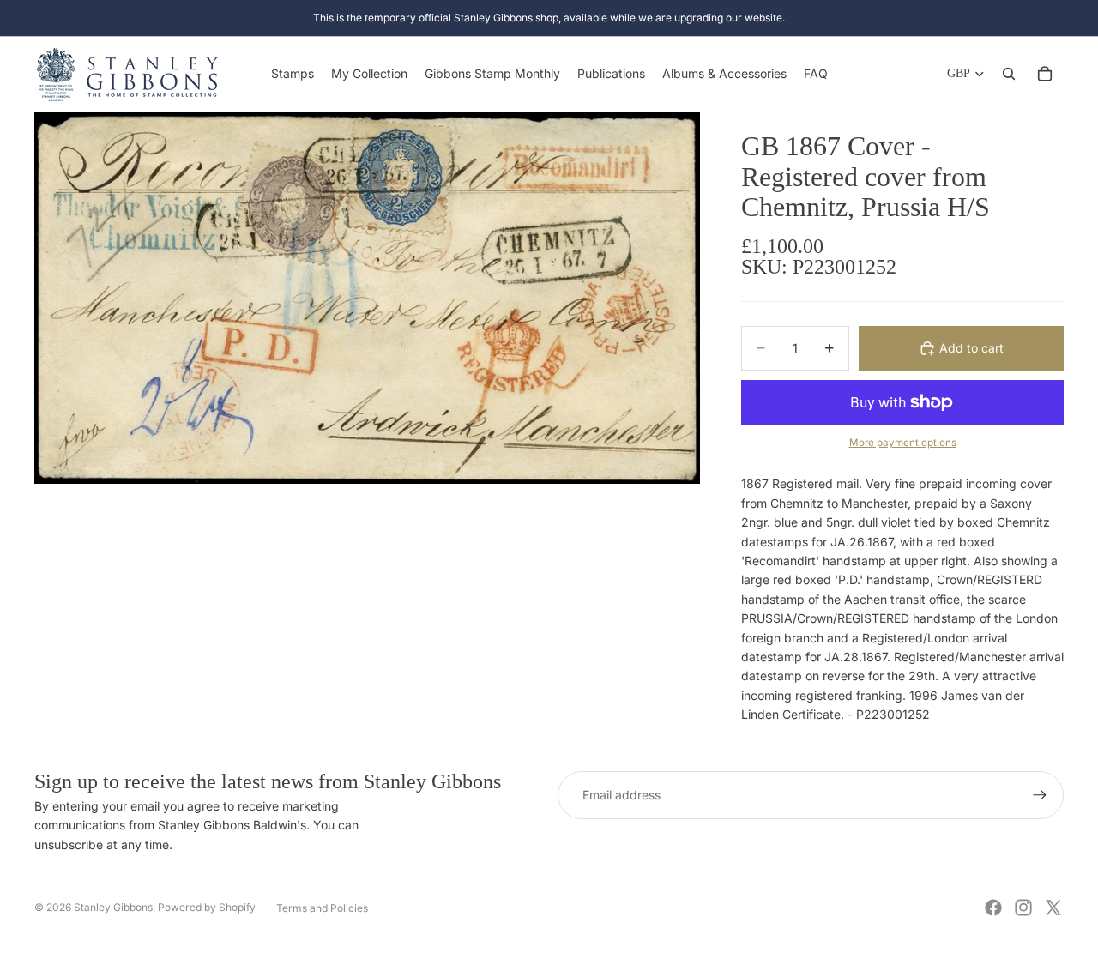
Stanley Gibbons (113, 907)
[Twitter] (1053, 907)
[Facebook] (993, 907)
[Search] (1009, 74)
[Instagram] (1023, 907)
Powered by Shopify (207, 907)
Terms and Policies (322, 908)
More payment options (902, 443)
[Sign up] (1039, 795)
